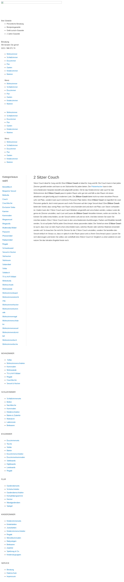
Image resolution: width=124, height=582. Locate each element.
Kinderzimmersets (14, 521)
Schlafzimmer (12, 57)
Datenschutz (12, 573)
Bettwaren (11, 425)
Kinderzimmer (12, 71)
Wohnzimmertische (10, 344)
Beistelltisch (7, 187)
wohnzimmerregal (9, 316)
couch (5, 199)
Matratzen (11, 419)
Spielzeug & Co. (13, 551)
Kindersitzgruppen (14, 555)
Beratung (10, 570)
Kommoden (7, 215)
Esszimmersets (13, 440)
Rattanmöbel (7, 240)
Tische (9, 444)
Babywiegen (11, 541)
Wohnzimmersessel (10, 328)
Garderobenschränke (15, 493)
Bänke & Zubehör (13, 415)
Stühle (9, 447)
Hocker (9, 499)
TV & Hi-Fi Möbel (9, 277)
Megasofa (6, 224)
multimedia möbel (9, 228)
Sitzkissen (6, 260)
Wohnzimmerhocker (10, 305)
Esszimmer (11, 61)
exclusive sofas (8, 207)
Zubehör (10, 548)
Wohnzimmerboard (10, 293)
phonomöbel (7, 236)
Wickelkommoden (14, 538)
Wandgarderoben (13, 503)
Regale (5, 244)
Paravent (6, 232)
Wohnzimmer (12, 54)
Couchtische (7, 203)
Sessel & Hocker (9, 252)
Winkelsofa (6, 281)
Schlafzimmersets (14, 399)
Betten (9, 402)
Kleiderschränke (13, 412)
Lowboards (11, 467)
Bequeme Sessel (9, 191)
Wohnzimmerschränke (16, 363)
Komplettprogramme (15, 496)
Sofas (4, 268)
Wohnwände (7, 289)
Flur (8, 64)
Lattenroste (11, 422)
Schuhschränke (13, 489)
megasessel (7, 219)
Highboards (11, 464)
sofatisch (6, 272)
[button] (62, 80)
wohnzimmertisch (9, 340)
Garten (9, 67)
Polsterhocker (96, 186)
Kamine (5, 211)
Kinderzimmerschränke (16, 531)
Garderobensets (13, 486)
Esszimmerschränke (15, 454)
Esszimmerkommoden (16, 457)
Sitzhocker (6, 256)
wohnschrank (7, 285)
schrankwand (7, 248)
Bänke (9, 450)
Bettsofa (5, 195)
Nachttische (11, 405)
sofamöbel (6, 264)
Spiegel (9, 506)
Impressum (11, 576)
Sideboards (11, 461)
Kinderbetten (12, 524)
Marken (10, 74)
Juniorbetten (11, 528)
